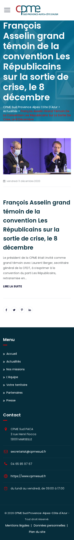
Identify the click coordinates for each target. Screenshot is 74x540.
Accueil (11, 354)
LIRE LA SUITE (12, 286)
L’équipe (12, 377)
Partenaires (14, 393)
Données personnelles (49, 525)
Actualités (13, 361)
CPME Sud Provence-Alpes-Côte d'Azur (41, 513)
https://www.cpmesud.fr (28, 476)
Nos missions (15, 369)
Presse (11, 400)
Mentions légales (17, 525)
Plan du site (37, 532)
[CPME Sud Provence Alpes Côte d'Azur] (37, 10)
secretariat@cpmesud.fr (28, 452)
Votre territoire (16, 385)
